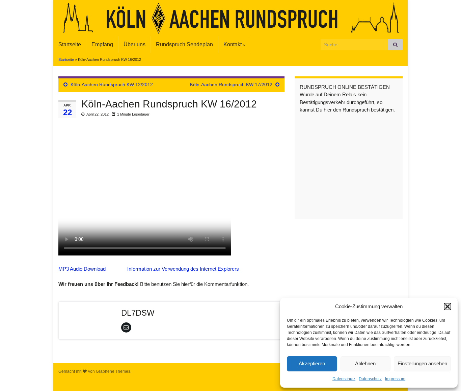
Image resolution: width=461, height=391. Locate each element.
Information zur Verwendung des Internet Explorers (183, 269)
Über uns (134, 44)
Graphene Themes (113, 371)
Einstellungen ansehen (422, 363)
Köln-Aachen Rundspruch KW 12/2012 (112, 84)
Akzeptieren (312, 363)
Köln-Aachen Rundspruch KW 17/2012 (231, 84)
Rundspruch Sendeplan (184, 44)
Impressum (395, 378)
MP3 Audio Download (82, 269)
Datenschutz (343, 378)
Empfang (102, 44)
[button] (447, 306)
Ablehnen (365, 363)
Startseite (69, 44)
